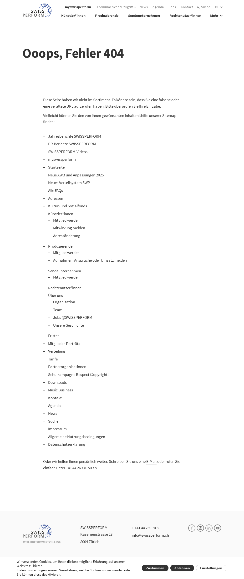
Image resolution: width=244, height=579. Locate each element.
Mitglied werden (66, 220)
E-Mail (151, 461)
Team (57, 309)
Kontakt (55, 397)
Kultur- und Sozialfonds (67, 206)
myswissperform (62, 159)
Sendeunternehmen (64, 271)
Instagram (200, 528)
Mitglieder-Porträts (64, 343)
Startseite (56, 167)
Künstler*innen (60, 213)
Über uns (55, 295)
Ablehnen (182, 568)
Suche (53, 421)
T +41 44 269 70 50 (146, 527)
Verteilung (56, 351)
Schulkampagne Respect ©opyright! (78, 374)
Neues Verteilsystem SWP (69, 182)
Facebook (191, 528)
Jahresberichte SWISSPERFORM (74, 136)
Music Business (60, 390)
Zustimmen (155, 568)
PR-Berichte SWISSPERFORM (72, 143)
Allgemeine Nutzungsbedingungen (76, 436)
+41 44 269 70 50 (79, 467)
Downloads (57, 382)
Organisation (64, 301)
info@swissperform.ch (150, 535)
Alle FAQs (55, 190)
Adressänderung (66, 235)
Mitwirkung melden (69, 227)
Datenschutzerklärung (66, 444)
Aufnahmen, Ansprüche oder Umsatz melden (90, 260)
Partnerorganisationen (67, 366)
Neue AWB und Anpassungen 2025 (76, 175)
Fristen (54, 335)
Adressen (55, 198)
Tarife (53, 359)
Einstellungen (36, 570)
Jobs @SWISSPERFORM (72, 317)
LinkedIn (209, 528)
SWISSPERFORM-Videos (67, 151)
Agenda (54, 405)
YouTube (217, 528)
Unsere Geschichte (68, 325)
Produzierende (60, 246)
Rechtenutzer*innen (64, 287)
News (52, 413)
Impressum (57, 428)
